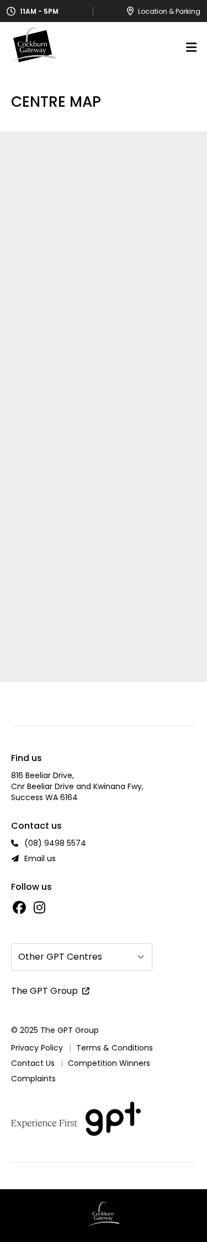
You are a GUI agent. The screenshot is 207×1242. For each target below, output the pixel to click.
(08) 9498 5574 (55, 843)
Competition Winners (109, 1063)
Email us (40, 858)
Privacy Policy (37, 1047)
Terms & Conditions (114, 1047)
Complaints (33, 1078)
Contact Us (33, 1063)
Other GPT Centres (60, 956)
